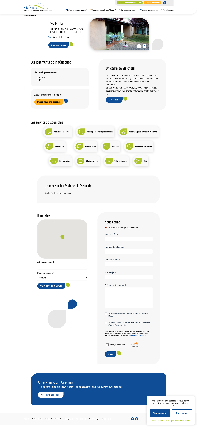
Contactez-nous (58, 45)
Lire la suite (114, 100)
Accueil (26, 15)
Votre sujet (110, 272)
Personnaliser (158, 420)
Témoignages (168, 10)
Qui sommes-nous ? (128, 10)
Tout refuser (182, 413)
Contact (26, 419)
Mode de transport (45, 273)
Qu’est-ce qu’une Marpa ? (77, 10)
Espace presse (106, 419)
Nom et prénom (112, 234)
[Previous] (139, 46)
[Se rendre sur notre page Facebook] (164, 2)
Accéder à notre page (51, 395)
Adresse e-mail (112, 259)
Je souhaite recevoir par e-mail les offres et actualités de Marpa (128, 315)
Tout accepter (160, 413)
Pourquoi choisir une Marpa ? (104, 10)
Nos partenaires (81, 419)
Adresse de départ (45, 262)
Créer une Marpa (94, 419)
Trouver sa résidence (149, 10)
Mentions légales (37, 419)
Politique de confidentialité (136, 335)
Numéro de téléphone (114, 247)
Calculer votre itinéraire (51, 286)
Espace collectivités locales (130, 3)
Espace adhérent (152, 3)
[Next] (144, 46)
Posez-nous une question (49, 102)
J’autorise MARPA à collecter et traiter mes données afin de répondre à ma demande (129, 324)
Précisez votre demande (116, 285)
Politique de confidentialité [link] (178, 420)
